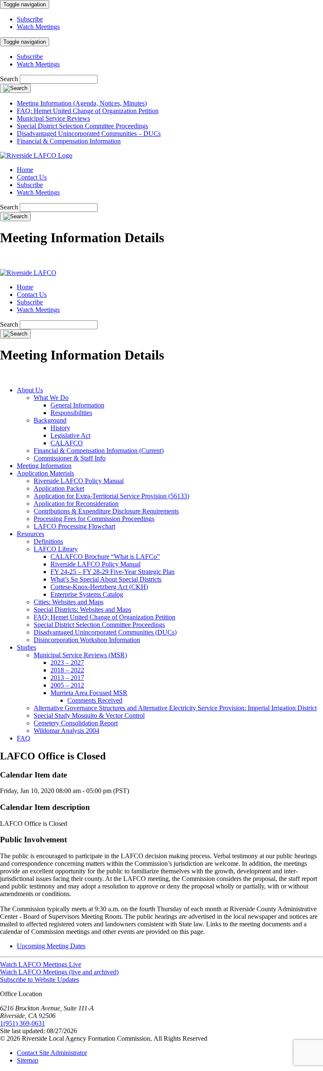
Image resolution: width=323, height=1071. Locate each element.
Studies (26, 647)
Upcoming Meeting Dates (51, 945)
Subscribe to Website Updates (39, 979)
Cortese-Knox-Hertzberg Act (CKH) (99, 586)
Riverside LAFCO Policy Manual (79, 480)
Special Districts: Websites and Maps (82, 609)
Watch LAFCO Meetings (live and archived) (59, 972)
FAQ (23, 738)
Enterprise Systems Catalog (86, 594)
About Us (30, 390)
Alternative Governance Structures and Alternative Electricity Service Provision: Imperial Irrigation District (175, 707)
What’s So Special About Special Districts (106, 579)
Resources (30, 533)
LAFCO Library (56, 549)
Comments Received (94, 700)
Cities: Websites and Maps (68, 602)
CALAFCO (66, 443)
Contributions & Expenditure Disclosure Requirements (106, 511)
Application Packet (59, 488)
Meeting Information (44, 465)
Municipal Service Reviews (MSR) (80, 654)
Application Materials (45, 473)
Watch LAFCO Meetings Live (40, 964)
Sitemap (27, 1060)
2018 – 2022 (67, 670)
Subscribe (30, 19)
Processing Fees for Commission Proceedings (94, 518)
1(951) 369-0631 (22, 1023)
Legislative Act (70, 435)
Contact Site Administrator (52, 1052)
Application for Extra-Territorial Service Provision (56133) (111, 496)
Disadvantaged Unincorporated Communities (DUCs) (105, 632)
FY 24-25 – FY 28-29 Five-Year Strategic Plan (112, 571)
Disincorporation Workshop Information (87, 639)
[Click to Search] (15, 88)
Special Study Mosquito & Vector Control (89, 715)
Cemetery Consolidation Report (76, 723)
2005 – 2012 (67, 685)
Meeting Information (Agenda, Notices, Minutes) (82, 103)
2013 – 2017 (67, 677)
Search (9, 78)
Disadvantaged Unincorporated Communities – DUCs (89, 133)
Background (50, 420)
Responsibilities (71, 412)
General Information (77, 405)
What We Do (51, 397)
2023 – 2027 (67, 662)
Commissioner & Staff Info (70, 458)
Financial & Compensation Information (69, 141)
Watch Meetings (38, 26)
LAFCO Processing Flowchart (74, 526)
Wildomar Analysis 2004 (66, 730)
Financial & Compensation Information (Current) (99, 450)
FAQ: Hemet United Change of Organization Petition (88, 110)
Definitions (48, 541)
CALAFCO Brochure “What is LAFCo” (105, 556)
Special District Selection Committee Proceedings (82, 126)
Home (25, 169)
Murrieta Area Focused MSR (88, 692)
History (60, 427)
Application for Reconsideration (76, 503)
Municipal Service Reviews (53, 118)
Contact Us (32, 177)
